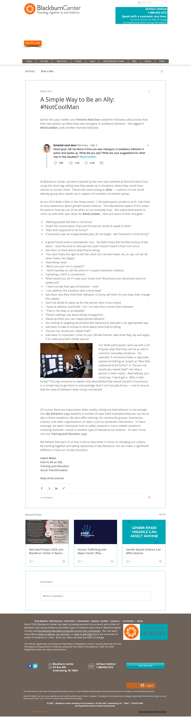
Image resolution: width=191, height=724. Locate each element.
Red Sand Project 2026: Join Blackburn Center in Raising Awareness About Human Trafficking (46, 551)
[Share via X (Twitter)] (49, 488)
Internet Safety (83, 621)
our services (63, 634)
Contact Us (115, 621)
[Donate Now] (145, 631)
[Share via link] (63, 488)
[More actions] (149, 91)
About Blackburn (41, 621)
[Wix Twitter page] (35, 666)
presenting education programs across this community (69, 631)
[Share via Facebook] (41, 488)
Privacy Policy (69, 621)
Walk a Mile (47, 71)
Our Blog (104, 621)
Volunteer (95, 621)
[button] (161, 71)
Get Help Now (128, 621)
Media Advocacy (56, 621)
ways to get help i (83, 634)
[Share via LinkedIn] (56, 488)
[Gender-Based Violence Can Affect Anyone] (143, 532)
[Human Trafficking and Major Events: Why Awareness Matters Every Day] (95, 532)
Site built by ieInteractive (152, 711)
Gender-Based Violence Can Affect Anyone (143, 551)
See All (162, 514)
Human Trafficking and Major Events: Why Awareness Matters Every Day (93, 551)
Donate (140, 621)
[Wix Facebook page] (30, 666)
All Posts (30, 71)
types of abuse (46, 634)
